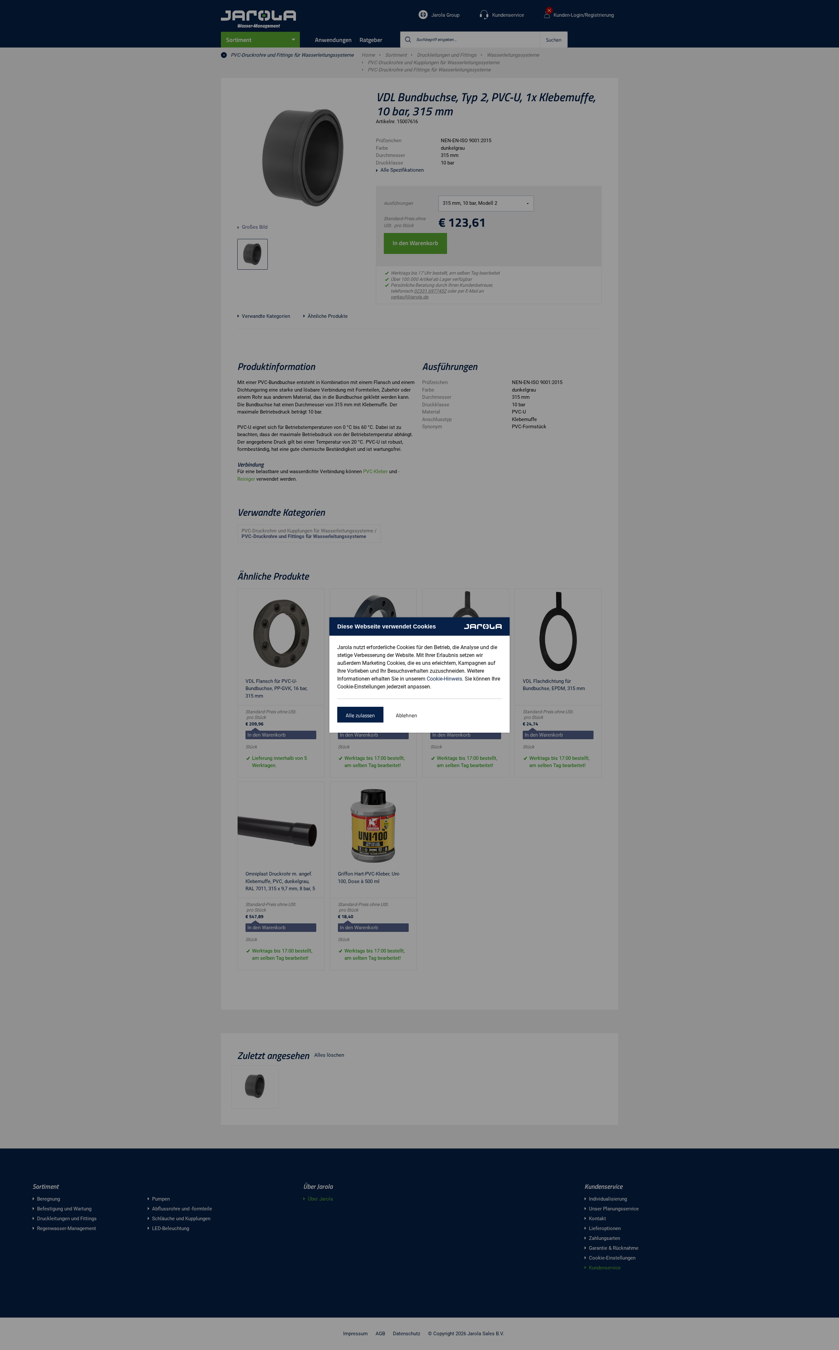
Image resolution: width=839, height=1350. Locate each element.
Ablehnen (406, 715)
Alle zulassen (360, 715)
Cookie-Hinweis (444, 679)
